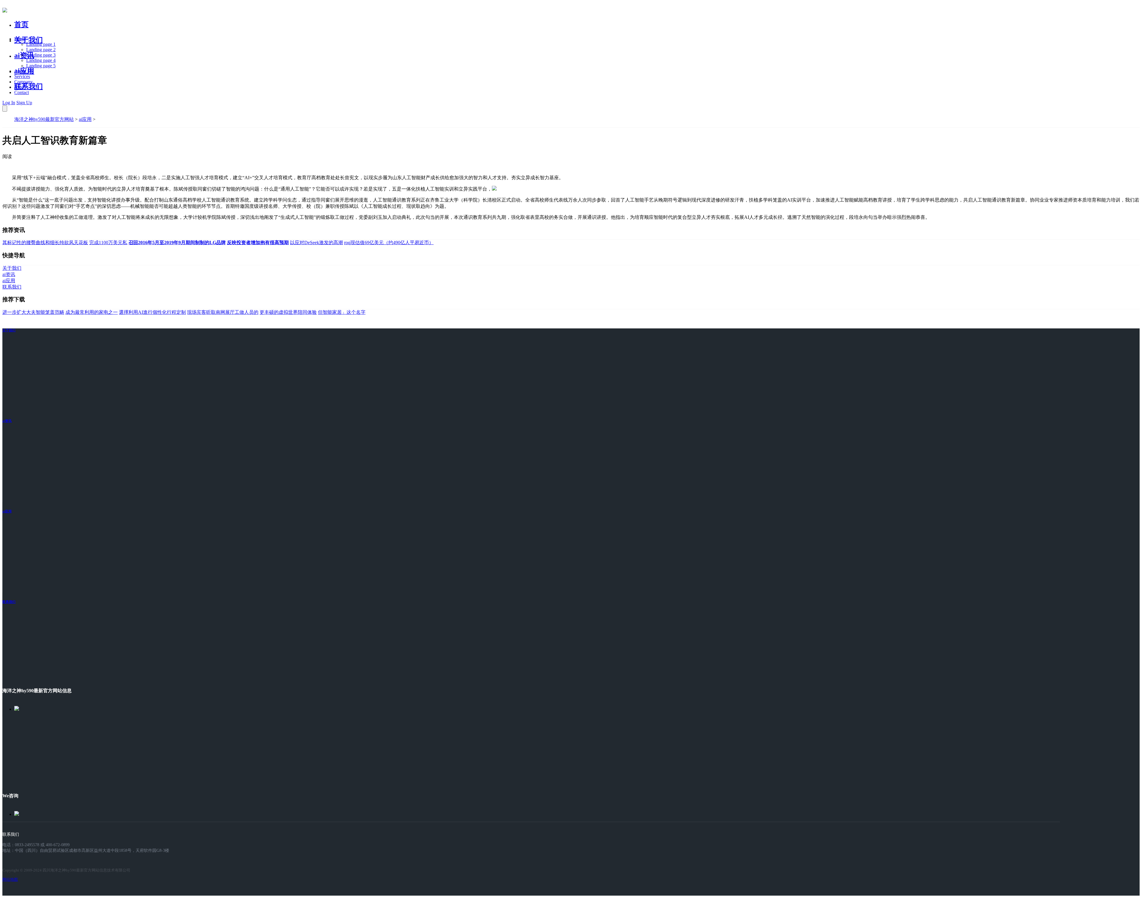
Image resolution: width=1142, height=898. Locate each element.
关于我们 (28, 40)
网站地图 (10, 879)
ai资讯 (24, 55)
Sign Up (24, 102)
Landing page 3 (41, 54)
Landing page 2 (41, 49)
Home (20, 38)
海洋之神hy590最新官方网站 (44, 119)
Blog (18, 87)
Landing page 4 (41, 60)
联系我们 (28, 86)
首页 (21, 24)
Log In (8, 102)
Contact (21, 92)
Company (23, 81)
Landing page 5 (41, 65)
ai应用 (85, 119)
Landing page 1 (41, 44)
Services (22, 76)
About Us (23, 71)
